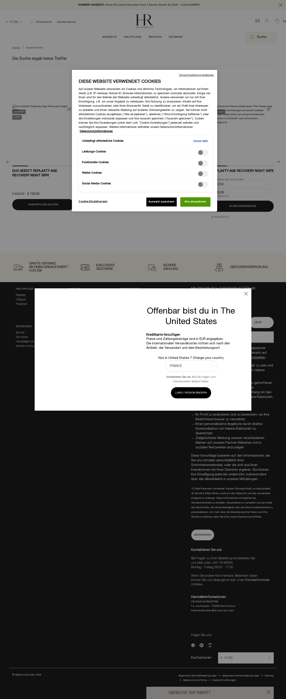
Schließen (246, 293)
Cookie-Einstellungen (93, 201)
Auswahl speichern (162, 202)
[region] (144, 140)
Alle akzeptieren (195, 202)
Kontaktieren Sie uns (178, 377)
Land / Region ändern (191, 392)
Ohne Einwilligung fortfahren (196, 75)
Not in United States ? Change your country (191, 358)
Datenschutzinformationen (96, 131)
